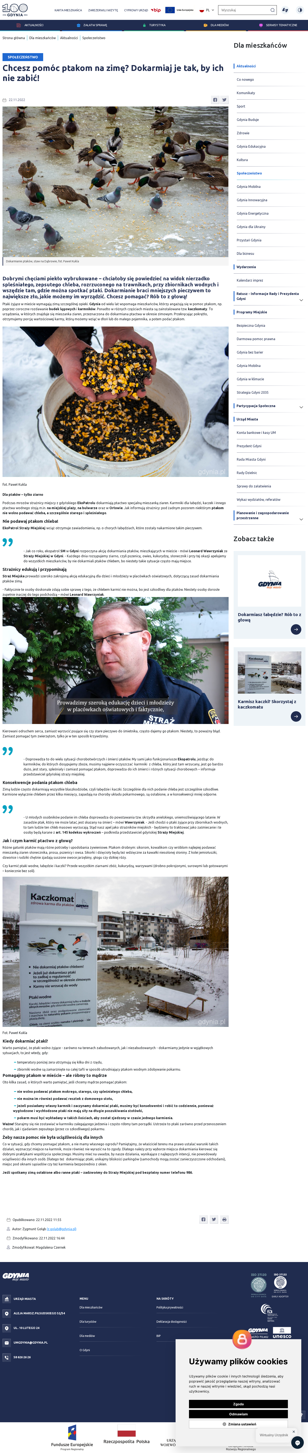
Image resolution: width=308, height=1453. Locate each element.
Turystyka (157, 25)
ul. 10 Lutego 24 (26, 1328)
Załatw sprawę (95, 25)
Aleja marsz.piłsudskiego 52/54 (39, 1313)
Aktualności (33, 25)
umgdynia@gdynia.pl (30, 1342)
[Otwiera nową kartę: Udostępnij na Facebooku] (215, 99)
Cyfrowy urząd (136, 10)
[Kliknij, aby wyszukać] (272, 10)
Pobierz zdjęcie (214, 331)
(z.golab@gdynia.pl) (61, 1229)
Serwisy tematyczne (281, 25)
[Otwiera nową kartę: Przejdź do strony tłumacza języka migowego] (285, 10)
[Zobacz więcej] (270, 629)
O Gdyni (85, 1350)
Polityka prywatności (170, 1307)
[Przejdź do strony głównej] (15, 10)
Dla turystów (88, 1321)
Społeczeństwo (93, 38)
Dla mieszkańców (42, 38)
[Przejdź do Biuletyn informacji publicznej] (155, 9)
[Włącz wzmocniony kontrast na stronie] (300, 10)
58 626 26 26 (22, 1357)
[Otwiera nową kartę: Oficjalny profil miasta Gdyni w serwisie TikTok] (301, 1414)
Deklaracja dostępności (172, 1321)
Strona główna (14, 38)
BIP (159, 1336)
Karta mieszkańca (68, 10)
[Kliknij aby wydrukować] (224, 1219)
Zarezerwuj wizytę (103, 10)
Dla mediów (220, 25)
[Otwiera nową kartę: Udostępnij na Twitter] (224, 99)
